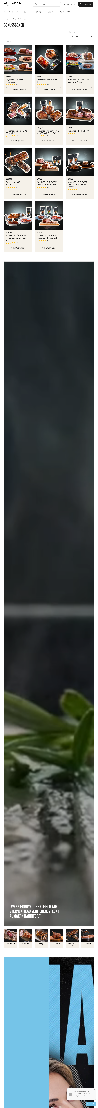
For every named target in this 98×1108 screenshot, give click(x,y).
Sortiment (13, 19)
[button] (85, 4)
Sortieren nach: (75, 32)
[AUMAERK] (12, 4)
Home (6, 19)
